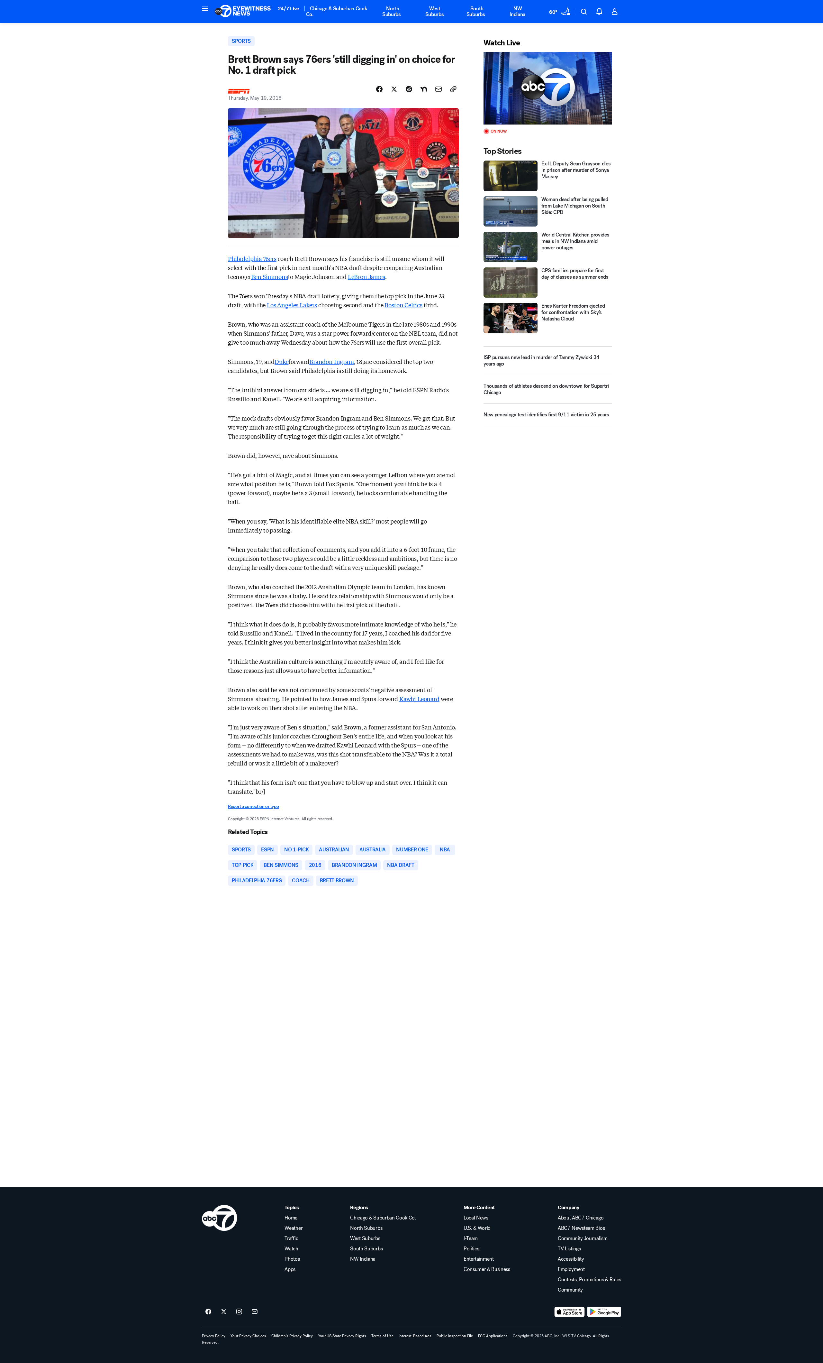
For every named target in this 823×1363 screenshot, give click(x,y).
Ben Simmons (269, 276)
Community (570, 1290)
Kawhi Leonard (419, 698)
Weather (294, 1228)
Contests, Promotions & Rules (589, 1279)
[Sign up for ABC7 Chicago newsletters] (254, 1311)
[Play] (548, 88)
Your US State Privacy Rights (342, 1336)
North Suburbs (391, 11)
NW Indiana (517, 11)
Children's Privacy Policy (292, 1336)
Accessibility (571, 1259)
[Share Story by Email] (438, 89)
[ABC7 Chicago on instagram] (239, 1311)
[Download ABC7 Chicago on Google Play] (604, 1312)
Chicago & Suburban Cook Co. (336, 11)
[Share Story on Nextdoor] (423, 89)
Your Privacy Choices (248, 1336)
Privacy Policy (213, 1336)
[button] (205, 8)
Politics (471, 1248)
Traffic (291, 1238)
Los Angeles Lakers (292, 305)
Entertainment (479, 1259)
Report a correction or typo (253, 806)
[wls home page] (219, 1218)
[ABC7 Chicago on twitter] (223, 1311)
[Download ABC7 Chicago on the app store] (569, 1312)
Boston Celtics (403, 305)
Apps (290, 1269)
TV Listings (569, 1248)
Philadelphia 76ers (252, 258)
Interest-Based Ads (415, 1336)
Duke (281, 361)
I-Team (471, 1238)
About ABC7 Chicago (580, 1217)
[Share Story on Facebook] (379, 89)
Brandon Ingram (331, 361)
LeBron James (366, 276)
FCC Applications (493, 1336)
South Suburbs (475, 11)
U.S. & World (477, 1228)
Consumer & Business (487, 1269)
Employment (571, 1269)
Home (291, 1217)
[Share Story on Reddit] (408, 89)
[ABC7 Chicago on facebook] (208, 1311)
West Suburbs (434, 11)
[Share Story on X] (394, 89)
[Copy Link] (453, 89)
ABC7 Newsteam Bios (581, 1228)
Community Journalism (583, 1238)
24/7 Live (288, 8)
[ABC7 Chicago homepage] (242, 12)
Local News (476, 1217)
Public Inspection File (455, 1336)
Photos (292, 1259)
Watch (291, 1248)
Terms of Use (382, 1336)
